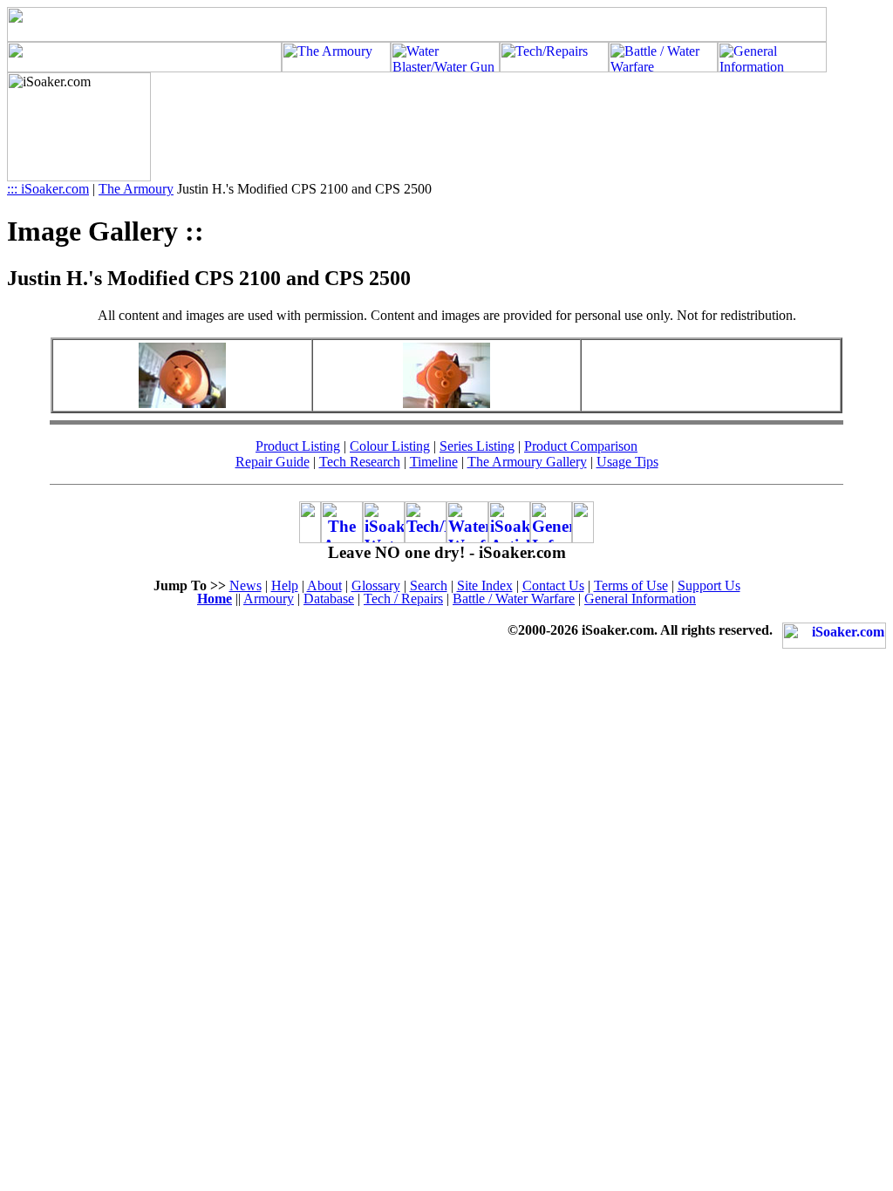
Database (328, 598)
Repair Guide (272, 461)
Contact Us (553, 585)
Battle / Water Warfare (514, 598)
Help (284, 585)
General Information (640, 598)
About (324, 585)
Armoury (268, 598)
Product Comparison (580, 446)
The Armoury (136, 188)
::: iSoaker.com (48, 188)
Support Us (709, 585)
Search (428, 585)
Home (214, 598)
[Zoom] (182, 403)
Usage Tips (627, 461)
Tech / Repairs (403, 598)
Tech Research (359, 461)
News (245, 585)
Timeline (434, 461)
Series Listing (477, 446)
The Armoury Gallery (527, 461)
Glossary (375, 585)
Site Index (485, 585)
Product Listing (298, 446)
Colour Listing (390, 446)
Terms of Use (631, 585)
